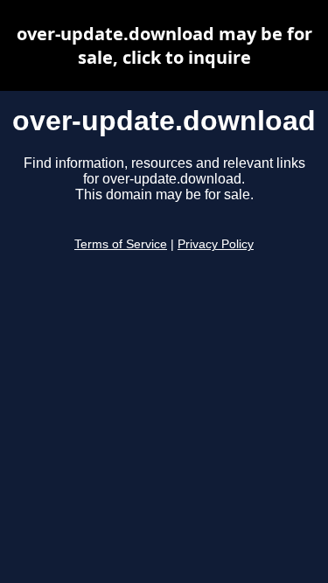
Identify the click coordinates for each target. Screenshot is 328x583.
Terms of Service (120, 244)
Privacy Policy (216, 244)
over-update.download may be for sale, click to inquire (164, 45)
